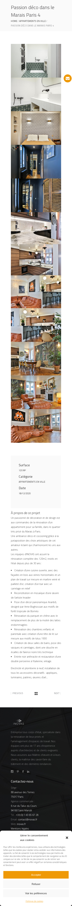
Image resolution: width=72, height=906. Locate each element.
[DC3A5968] (36, 195)
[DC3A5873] (36, 358)
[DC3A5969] (36, 161)
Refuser (36, 884)
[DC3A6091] (36, 61)
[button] (67, 837)
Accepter (36, 874)
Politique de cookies (34, 901)
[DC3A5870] (36, 392)
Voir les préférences (36, 893)
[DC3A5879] (36, 325)
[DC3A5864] (36, 426)
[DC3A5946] (36, 228)
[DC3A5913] (36, 291)
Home (14, 21)
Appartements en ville (32, 21)
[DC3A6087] (36, 94)
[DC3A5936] (36, 259)
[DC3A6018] (36, 128)
